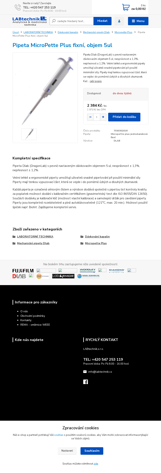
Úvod (16, 32)
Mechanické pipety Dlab (96, 32)
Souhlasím (92, 451)
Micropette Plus (123, 32)
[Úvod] (30, 21)
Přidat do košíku (124, 117)
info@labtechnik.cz (100, 372)
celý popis (96, 81)
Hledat (102, 21)
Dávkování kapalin (68, 32)
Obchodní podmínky (32, 316)
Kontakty (25, 320)
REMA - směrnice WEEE (35, 325)
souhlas (58, 435)
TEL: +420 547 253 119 (39, 7)
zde (96, 464)
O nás (24, 311)
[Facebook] (87, 383)
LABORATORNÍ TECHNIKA (38, 32)
